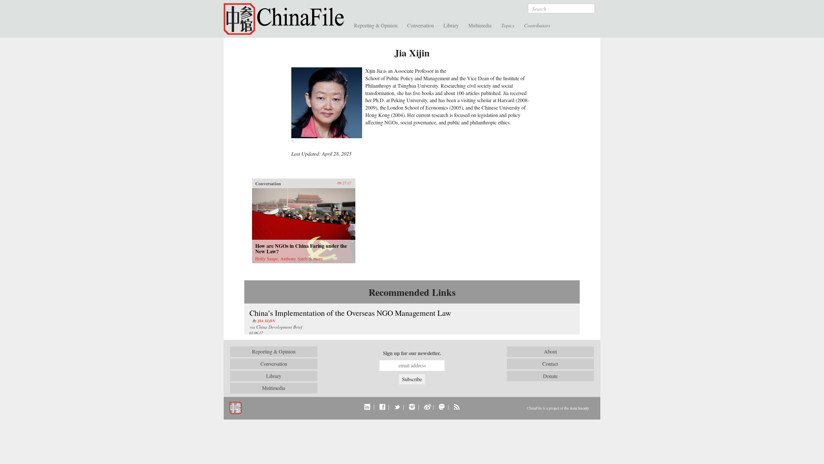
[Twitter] (397, 407)
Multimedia (480, 25)
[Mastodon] (442, 407)
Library (451, 25)
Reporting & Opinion (376, 25)
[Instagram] (412, 407)
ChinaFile (286, 19)
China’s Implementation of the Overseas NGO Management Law (350, 313)
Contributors (537, 25)
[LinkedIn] (367, 407)
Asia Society (579, 408)
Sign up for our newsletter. (412, 353)
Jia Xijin (266, 321)
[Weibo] (427, 407)
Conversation (420, 25)
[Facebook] (382, 407)
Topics (507, 25)
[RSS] (457, 407)
